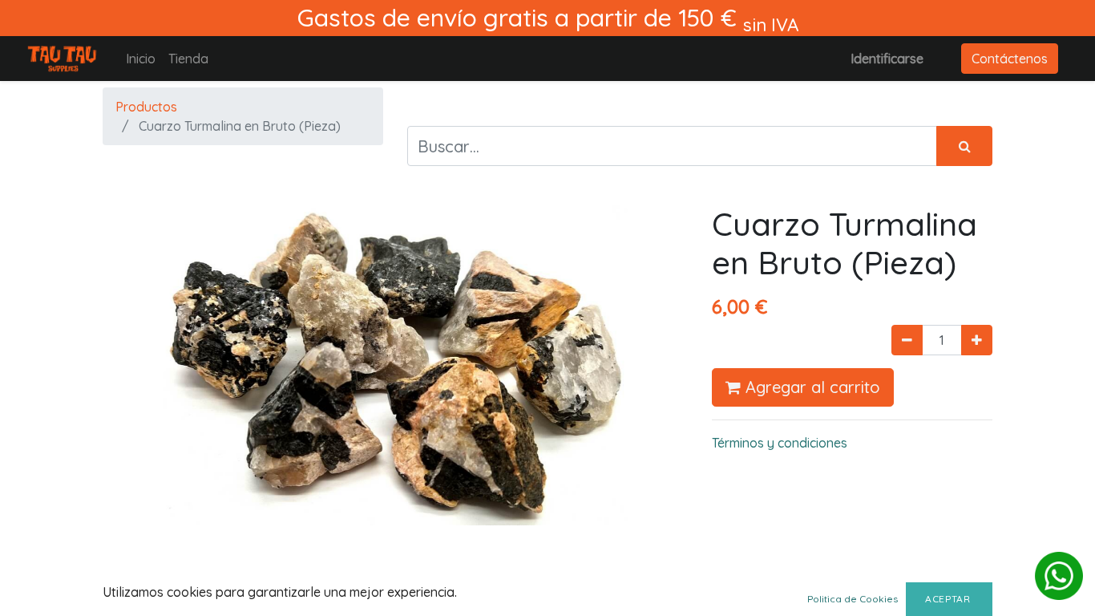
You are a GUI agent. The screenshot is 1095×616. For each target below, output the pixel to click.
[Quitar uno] (907, 340)
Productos (146, 107)
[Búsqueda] (964, 146)
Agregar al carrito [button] (810, 387)
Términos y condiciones (779, 443)
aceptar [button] (949, 599)
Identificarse (887, 59)
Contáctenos (1010, 59)
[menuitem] (140, 59)
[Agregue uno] (976, 340)
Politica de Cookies (852, 599)
